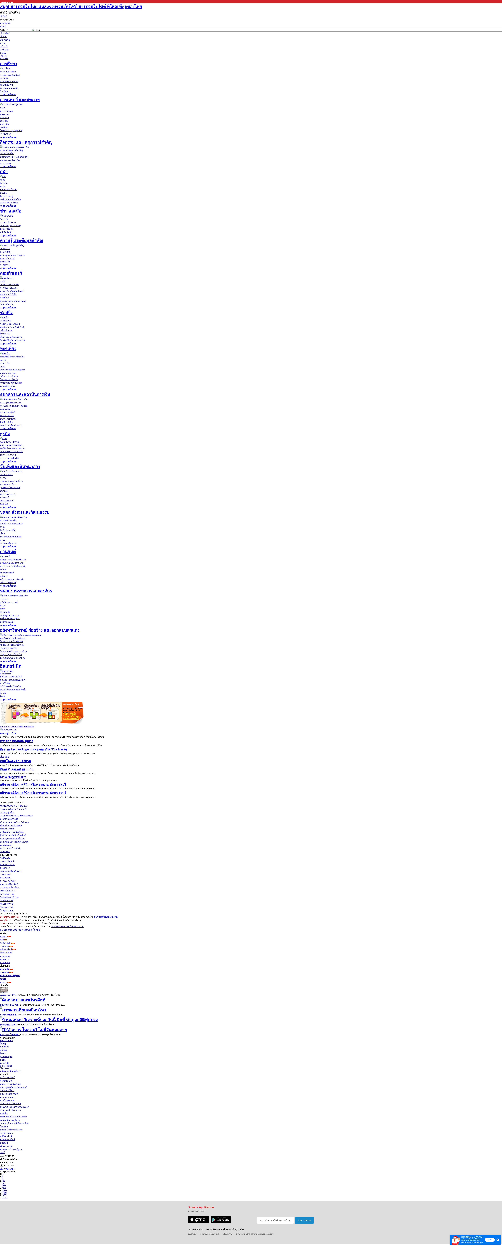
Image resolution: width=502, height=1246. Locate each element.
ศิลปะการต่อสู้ (6, 196)
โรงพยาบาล (5, 134)
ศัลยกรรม (4, 117)
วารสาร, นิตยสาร (8, 222)
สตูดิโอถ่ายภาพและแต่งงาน (12, 448)
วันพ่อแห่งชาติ (6, 907)
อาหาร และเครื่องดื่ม (9, 458)
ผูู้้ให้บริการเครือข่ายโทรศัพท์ (13, 835)
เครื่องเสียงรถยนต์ (8, 582)
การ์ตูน (3, 478)
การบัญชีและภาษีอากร (10, 402)
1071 (4, 1183)
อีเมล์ (2, 696)
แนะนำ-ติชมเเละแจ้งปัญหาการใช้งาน (275, 1220)
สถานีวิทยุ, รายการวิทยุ (10, 226)
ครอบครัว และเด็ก (8, 520)
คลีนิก (2, 108)
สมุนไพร (4, 121)
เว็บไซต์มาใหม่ (6, 1169)
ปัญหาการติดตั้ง (71, 718)
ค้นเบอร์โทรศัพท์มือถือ (10, 1084)
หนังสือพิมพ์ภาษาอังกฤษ (11, 1130)
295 (3, 1181)
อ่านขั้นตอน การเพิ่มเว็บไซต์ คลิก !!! (67, 927)
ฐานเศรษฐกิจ (6, 1056)
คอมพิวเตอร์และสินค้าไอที (12, 327)
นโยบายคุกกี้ (480, 1242)
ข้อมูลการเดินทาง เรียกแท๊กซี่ (13, 809)
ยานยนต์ (8, 551)
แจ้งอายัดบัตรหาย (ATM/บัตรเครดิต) (16, 816)
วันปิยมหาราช (6, 904)
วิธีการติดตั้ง (69, 714)
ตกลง (489, 1239)
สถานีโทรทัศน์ (6, 229)
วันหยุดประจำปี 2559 (9, 897)
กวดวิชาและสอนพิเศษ (10, 75)
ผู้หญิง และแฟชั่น (7, 530)
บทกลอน (4, 491)
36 (3, 1179)
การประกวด (5, 163)
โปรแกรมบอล (6, 1133)
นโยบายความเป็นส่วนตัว (467, 1242)
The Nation (4, 1068)
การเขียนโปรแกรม (8, 288)
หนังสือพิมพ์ (5, 232)
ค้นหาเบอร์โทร (7, 1090)
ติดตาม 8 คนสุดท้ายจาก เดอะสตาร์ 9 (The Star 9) (33, 749)
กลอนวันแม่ (5, 943)
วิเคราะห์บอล (6, 953)
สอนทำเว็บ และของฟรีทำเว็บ (13, 690)
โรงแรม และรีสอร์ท (9, 379)
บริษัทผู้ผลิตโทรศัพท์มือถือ (12, 832)
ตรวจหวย (4, 959)
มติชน (3, 1060)
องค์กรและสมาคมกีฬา (10, 199)
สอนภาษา (4, 78)
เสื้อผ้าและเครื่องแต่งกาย (11, 337)
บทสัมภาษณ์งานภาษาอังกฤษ (13, 1117)
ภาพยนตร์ (4, 497)
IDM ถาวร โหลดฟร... (10, 1034)
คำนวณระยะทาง (8, 1097)
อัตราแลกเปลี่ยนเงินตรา (11, 425)
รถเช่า (3, 360)
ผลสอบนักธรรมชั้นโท (10, 1120)
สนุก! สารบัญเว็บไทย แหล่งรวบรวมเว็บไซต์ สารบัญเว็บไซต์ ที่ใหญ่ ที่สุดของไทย (71, 6)
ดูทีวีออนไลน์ (6, 949)
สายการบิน (5, 363)
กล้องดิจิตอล (5, 321)
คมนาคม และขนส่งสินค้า (11, 445)
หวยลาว (3, 936)
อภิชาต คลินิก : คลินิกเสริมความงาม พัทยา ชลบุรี (33, 784)
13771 (4, 1195)
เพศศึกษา (4, 127)
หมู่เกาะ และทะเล (8, 373)
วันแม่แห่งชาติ (6, 900)
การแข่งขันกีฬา (7, 153)
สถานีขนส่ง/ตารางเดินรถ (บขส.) (14, 842)
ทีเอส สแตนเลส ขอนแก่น (17, 769)
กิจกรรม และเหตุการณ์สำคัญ (26, 142)
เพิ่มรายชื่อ (5, 40)
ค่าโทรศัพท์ (5, 252)
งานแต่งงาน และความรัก (11, 524)
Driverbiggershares (13, 777)
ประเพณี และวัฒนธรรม (11, 537)
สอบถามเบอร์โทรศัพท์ (10, 848)
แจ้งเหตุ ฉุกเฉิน (7, 812)
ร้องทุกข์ (4, 219)
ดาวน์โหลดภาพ (7, 1100)
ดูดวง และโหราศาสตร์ (10, 488)
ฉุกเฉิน (3, 53)
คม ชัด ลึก (4, 1047)
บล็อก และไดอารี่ (8, 494)
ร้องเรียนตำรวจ (7, 894)
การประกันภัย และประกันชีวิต (13, 406)
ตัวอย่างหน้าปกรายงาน (10, 1110)
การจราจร (5, 265)
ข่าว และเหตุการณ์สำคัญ (11, 150)
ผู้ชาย (2, 527)
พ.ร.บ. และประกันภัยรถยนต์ (12, 566)
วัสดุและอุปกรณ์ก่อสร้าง (11, 654)
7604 (4, 1188)
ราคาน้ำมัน (5, 262)
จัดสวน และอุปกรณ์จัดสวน (12, 645)
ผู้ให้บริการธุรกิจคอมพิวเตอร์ (13, 301)
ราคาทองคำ (5, 874)
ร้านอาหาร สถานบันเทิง (11, 383)
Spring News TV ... (8, 995)
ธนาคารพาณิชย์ (7, 412)
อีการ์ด (3, 693)
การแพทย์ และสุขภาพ (20, 99)
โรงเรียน (4, 91)
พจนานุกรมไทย (8, 733)
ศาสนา (3, 540)
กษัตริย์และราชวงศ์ (9, 602)
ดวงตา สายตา (6, 111)
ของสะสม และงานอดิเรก (11, 481)
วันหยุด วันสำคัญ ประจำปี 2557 (14, 806)
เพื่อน (2, 533)
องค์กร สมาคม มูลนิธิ (10, 618)
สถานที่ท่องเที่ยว (7, 386)
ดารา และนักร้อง (7, 484)
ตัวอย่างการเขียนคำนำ (10, 1104)
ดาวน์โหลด (5, 683)
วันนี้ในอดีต (5, 858)
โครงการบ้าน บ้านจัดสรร (11, 641)
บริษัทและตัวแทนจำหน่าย (11, 563)
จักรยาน (3, 183)
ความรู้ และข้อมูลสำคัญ (21, 240)
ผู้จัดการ (3, 1053)
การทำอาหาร (6, 474)
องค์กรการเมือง (7, 622)
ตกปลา (3, 186)
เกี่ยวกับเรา (192, 1234)
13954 (4, 1190)
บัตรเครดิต (5, 409)
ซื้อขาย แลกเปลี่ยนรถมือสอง (13, 560)
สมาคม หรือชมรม (8, 543)
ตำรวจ (3, 605)
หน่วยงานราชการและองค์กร (26, 590)
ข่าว (2, 940)
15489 (4, 1193)
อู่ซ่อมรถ (4, 576)
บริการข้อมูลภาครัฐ (9, 819)
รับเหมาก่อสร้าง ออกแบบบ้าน (13, 651)
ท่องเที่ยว (8, 348)
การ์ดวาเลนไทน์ (7, 1077)
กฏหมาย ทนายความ (9, 442)
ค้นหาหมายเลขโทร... (9, 1005)
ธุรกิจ (5, 433)
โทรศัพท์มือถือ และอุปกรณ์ (12, 340)
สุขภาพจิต (4, 124)
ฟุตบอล (3, 193)
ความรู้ (3, 26)
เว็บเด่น (3, 37)
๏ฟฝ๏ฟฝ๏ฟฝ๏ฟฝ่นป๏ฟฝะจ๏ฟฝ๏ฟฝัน (17, 726)
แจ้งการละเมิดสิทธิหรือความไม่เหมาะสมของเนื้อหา (254, 1234)
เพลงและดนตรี (6, 501)
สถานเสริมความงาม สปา (11, 451)
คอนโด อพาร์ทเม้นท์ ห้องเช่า (13, 638)
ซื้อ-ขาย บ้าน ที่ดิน (8, 648)
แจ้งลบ (3, 43)
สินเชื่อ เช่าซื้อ (6, 422)
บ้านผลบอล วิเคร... (8, 1025)
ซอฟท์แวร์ (4, 298)
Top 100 (3, 56)
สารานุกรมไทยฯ (7, 881)
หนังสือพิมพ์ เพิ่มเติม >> (10, 1071)
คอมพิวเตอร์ (11, 273)
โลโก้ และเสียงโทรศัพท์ (10, 686)
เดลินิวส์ (3, 1050)
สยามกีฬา (4, 1063)
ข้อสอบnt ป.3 (6, 1081)
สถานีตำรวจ (5, 845)
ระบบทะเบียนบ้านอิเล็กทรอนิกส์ (14, 1123)
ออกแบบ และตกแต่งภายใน (12, 658)
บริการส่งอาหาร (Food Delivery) (14, 822)
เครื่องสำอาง (6, 330)
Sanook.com (7, 1)
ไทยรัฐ (3, 1043)
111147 (4, 1197)
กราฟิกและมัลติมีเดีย (9, 285)
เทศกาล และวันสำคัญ (10, 160)
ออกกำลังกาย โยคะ (9, 203)
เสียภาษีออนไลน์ (7, 891)
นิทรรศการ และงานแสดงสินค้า (14, 157)
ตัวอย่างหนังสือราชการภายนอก (14, 1107)
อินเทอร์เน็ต (10, 666)
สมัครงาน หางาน (8, 455)
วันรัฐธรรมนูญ (6, 910)
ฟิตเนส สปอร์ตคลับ (8, 189)
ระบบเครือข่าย (6, 304)
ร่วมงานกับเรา (304, 1220)
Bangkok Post (6, 1066)
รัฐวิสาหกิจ (5, 612)
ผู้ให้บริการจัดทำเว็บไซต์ (11, 677)
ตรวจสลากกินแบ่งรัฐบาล (16, 741)
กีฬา (4, 171)
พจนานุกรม (5, 23)
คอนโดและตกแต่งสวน (15, 761)
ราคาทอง (4, 946)
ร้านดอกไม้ (5, 334)
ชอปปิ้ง (6, 312)
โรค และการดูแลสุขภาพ (11, 130)
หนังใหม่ (4, 1143)
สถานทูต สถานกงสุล (9, 615)
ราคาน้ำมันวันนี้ (7, 861)
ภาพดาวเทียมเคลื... (8, 1015)
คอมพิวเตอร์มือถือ (8, 294)
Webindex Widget (31, 712)
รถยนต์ (3, 569)
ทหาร (2, 609)
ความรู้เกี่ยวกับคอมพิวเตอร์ (12, 291)
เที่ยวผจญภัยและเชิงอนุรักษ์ (12, 370)
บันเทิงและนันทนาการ (20, 466)
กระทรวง (4, 599)
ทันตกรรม (4, 114)
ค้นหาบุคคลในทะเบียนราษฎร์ (13, 1087)
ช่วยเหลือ (4, 58)
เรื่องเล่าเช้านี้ (6, 1146)
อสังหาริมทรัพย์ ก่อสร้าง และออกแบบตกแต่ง (40, 630)
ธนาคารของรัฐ (7, 415)
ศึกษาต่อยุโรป (6, 85)
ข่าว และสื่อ (10, 211)
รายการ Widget (71, 716)
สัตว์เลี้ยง (4, 504)
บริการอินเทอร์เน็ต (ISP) (11, 825)
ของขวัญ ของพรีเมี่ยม (10, 324)
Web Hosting (5, 674)
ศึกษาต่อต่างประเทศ (9, 81)
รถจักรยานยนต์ (7, 573)
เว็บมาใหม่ (5, 33)
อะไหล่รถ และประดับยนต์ (11, 579)
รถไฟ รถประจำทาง (9, 376)
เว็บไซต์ (3, 16)
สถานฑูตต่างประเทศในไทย (12, 838)
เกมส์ (2, 281)
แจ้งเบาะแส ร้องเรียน (9, 887)
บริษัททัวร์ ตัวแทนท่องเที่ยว (12, 357)
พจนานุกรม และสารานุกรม (12, 255)
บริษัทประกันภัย (7, 829)
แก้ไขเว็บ (4, 46)
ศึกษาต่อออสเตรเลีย (9, 88)
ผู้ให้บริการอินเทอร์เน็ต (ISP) (12, 680)
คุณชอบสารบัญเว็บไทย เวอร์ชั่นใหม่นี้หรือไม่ (20, 930)
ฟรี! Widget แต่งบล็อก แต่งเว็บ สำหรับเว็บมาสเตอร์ (73, 710)
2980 (4, 1186)
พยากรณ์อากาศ (7, 258)
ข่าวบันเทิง (5, 962)
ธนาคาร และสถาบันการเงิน (25, 394)
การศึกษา (8, 63)
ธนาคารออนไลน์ (8, 419)
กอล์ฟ (2, 180)
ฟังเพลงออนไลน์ (7, 1139)
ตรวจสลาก (5, 249)
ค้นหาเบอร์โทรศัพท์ (9, 884)
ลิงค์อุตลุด (4, 50)
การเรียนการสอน (8, 72)
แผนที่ (2, 366)
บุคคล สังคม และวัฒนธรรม (24, 512)
